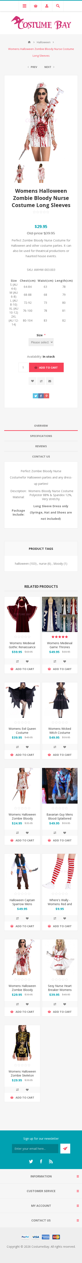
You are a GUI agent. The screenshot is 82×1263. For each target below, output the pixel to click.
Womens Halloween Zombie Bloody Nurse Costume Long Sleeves (22, 992)
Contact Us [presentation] (41, 456)
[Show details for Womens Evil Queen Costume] (22, 700)
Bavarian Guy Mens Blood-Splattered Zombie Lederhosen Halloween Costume (60, 820)
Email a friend (50, 381)
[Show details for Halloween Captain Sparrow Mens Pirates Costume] (22, 871)
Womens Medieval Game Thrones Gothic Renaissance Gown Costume (59, 649)
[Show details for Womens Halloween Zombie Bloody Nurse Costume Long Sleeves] (22, 957)
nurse (43, 564)
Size (40, 335)
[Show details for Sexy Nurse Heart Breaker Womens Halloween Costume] (60, 957)
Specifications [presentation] (41, 436)
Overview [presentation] (41, 426)
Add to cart (48, 367)
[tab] (41, 426)
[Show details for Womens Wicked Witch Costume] (60, 700)
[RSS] (51, 1161)
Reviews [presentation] (41, 446)
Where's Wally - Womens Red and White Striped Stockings (60, 906)
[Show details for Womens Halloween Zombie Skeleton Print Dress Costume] (22, 1043)
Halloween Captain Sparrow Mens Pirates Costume (22, 904)
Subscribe (65, 1149)
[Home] (29, 42)
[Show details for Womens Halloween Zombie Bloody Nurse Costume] (22, 786)
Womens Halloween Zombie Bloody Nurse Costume (22, 818)
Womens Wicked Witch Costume (59, 731)
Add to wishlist (32, 381)
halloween (22, 564)
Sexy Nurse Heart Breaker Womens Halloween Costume (60, 990)
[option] (19, 173)
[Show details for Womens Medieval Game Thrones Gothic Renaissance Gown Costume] (60, 614)
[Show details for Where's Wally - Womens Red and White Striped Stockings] (60, 871)
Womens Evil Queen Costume (22, 731)
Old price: (35, 233)
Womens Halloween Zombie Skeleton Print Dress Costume (22, 1075)
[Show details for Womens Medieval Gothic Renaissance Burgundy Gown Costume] (22, 614)
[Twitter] (31, 1161)
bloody (58, 564)
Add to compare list (41, 381)
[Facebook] (41, 1161)
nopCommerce (49, 1252)
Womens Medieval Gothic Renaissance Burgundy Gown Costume (22, 649)
